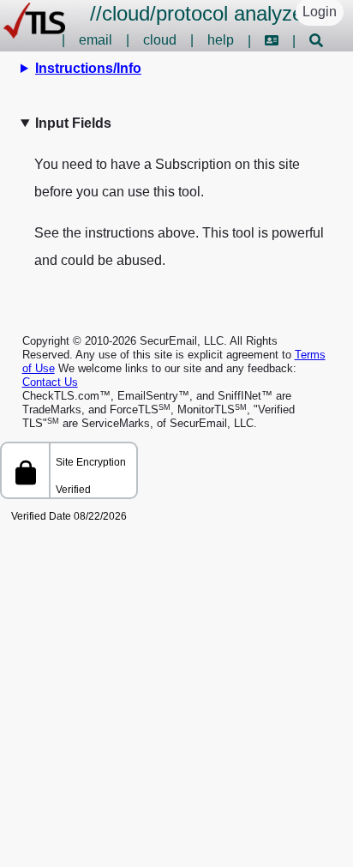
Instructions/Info (88, 68)
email (95, 40)
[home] (34, 34)
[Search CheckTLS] (316, 40)
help (220, 40)
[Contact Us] (271, 40)
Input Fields (73, 123)
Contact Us (50, 382)
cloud (126, 13)
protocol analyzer (233, 13)
